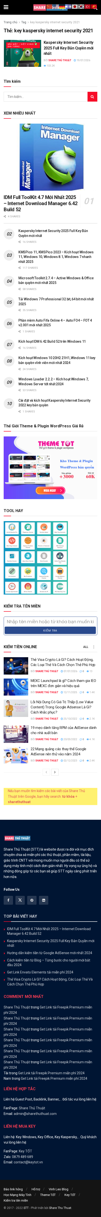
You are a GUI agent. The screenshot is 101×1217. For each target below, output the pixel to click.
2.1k (92, 718)
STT (26, 1208)
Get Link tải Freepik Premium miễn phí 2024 (51, 1073)
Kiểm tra (50, 630)
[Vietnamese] (94, 6)
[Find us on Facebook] (8, 900)
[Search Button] (92, 97)
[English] (56, 6)
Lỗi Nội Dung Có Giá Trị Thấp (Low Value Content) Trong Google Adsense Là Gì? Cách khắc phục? (62, 707)
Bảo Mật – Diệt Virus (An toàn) (21, 45)
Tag (23, 22)
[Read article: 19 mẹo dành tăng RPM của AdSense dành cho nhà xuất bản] (16, 734)
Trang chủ (10, 22)
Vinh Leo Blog (58, 1189)
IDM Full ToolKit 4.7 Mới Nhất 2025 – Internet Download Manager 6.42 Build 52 (40, 203)
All (85, 647)
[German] (62, 6)
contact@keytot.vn (28, 1162)
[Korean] (81, 6)
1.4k (92, 692)
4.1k (92, 739)
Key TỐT (25, 1151)
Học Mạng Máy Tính (17, 1195)
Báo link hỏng (13, 1189)
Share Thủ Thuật (59, 60)
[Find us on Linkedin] (43, 900)
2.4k (92, 760)
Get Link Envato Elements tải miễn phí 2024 (40, 972)
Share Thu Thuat (60, 1208)
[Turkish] (88, 6)
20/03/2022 (70, 739)
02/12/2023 (70, 760)
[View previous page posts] (46, 772)
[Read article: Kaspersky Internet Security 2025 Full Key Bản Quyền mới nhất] (22, 53)
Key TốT (70, 1195)
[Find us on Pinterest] (32, 900)
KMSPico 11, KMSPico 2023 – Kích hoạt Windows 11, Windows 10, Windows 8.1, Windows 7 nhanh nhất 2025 (56, 257)
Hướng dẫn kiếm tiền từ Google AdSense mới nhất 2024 (49, 953)
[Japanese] (75, 6)
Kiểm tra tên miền (16, 1200)
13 (90, 671)
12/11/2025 (70, 692)
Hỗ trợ (36, 1189)
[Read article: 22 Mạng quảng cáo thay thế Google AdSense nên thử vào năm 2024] (16, 755)
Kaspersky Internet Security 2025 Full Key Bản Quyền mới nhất (68, 48)
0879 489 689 (22, 1157)
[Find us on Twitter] (20, 900)
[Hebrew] (68, 6)
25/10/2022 (70, 718)
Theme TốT (48, 1195)
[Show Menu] (6, 7)
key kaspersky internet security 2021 (55, 22)
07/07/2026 (70, 671)
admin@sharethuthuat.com (35, 1114)
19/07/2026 (83, 60)
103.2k (50, 65)
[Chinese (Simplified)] (49, 6)
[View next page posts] (55, 772)
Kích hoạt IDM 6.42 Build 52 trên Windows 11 (52, 341)
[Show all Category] (93, 647)
